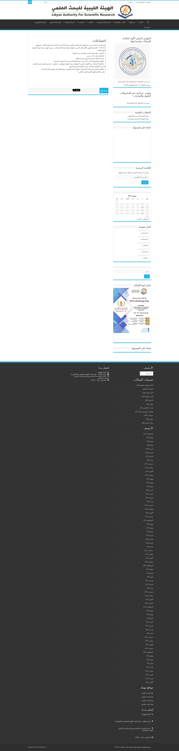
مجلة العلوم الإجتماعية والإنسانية (138, 119)
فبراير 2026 (149, 456)
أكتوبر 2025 (149, 471)
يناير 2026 (150, 460)
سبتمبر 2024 (149, 516)
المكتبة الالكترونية (40, 22)
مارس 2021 (149, 671)
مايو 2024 (150, 531)
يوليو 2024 (149, 524)
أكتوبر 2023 (149, 558)
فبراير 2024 (149, 543)
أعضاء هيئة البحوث (55, 22)
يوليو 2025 (149, 479)
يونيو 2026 (149, 441)
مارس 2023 (149, 580)
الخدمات (81, 22)
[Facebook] (44, 2)
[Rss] (46, 2)
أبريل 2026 (149, 449)
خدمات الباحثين (148, 408)
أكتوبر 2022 (149, 599)
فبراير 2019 (149, 678)
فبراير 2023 (149, 584)
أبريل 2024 (149, 535)
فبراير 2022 (149, 629)
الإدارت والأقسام (119, 22)
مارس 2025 (149, 494)
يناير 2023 (150, 588)
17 (142, 210)
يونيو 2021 (149, 660)
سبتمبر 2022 (149, 603)
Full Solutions (41, 747)
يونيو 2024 (149, 528)
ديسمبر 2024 (148, 505)
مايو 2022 (150, 618)
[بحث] (30, 2)
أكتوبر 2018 (149, 682)
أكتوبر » (138, 219)
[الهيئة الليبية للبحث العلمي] (89, 11)
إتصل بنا (147, 27)
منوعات (150, 415)
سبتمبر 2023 (149, 562)
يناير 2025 (150, 501)
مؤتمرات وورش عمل (146, 411)
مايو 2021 (150, 663)
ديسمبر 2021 (148, 637)
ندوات (151, 419)
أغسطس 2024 (148, 520)
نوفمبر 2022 (149, 596)
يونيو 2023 (149, 573)
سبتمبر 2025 (149, 475)
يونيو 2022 (149, 614)
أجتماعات (150, 389)
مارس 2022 (149, 626)
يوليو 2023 (149, 569)
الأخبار (141, 22)
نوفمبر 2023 (149, 554)
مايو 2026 (150, 445)
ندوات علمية (149, 423)
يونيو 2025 (149, 483)
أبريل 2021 (149, 667)
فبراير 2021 (149, 675)
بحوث (151, 404)
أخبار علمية (149, 396)
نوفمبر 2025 (149, 467)
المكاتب (90, 22)
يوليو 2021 (149, 656)
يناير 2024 (150, 547)
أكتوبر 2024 (149, 513)
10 (142, 207)
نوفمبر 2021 (149, 641)
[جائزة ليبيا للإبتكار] (131, 310)
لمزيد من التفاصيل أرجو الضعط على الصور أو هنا (134, 81)
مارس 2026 (149, 452)
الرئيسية (148, 22)
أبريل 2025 (149, 490)
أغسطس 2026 (148, 434)
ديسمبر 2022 (148, 592)
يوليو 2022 (149, 611)
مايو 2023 (150, 577)
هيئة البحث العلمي (147, 693)
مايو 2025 (150, 486)
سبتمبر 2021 (149, 648)
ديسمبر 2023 (148, 550)
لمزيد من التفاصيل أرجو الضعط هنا (138, 103)
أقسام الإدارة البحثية (104, 22)
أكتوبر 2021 (149, 644)
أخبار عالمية (149, 393)
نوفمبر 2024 (149, 509)
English (130, 2)
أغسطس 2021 (148, 652)
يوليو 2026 (149, 437)
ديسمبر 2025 (148, 464)
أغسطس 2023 (148, 565)
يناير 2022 (150, 633)
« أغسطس (146, 219)
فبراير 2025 (149, 498)
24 (142, 213)
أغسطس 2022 (148, 607)
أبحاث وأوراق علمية (146, 385)
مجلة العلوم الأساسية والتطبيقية (138, 116)
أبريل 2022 (149, 622)
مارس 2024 (149, 539)
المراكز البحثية (70, 22)
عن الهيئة (132, 22)
